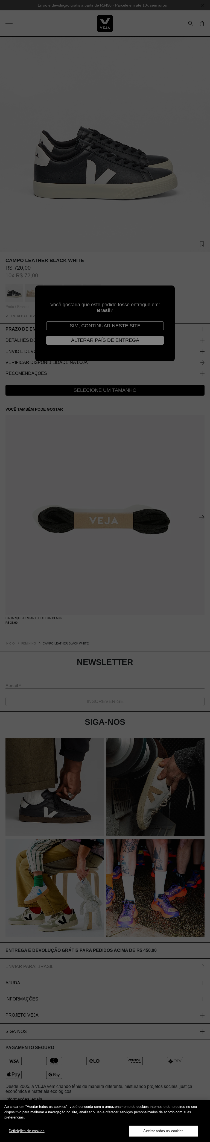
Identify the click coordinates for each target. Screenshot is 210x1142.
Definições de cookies (27, 1131)
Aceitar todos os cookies (163, 1131)
